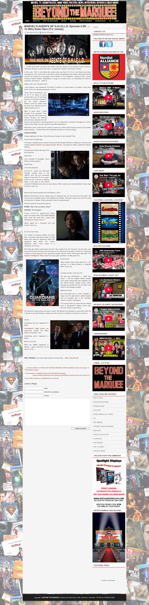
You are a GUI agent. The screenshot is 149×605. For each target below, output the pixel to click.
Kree (35, 251)
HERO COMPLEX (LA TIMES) (103, 414)
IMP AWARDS (98, 422)
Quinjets (88, 296)
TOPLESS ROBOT (99, 451)
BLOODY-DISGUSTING (101, 402)
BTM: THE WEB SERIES (50, 21)
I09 (95, 418)
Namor (55, 184)
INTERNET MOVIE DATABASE (104, 426)
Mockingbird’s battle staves (34, 328)
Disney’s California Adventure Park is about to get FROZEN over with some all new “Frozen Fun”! (61, 375)
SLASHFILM (98, 439)
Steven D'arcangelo (81, 368)
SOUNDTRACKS (100, 21)
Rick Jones (44, 255)
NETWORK (58, 368)
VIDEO (117, 21)
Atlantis (46, 179)
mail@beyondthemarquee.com (102, 35)
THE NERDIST (98, 443)
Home (27, 21)
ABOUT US (36, 21)
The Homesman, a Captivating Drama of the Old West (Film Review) (45, 373)
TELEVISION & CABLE (31, 370)
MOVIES (63, 21)
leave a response (34, 378)
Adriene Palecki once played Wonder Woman (46, 145)
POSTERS (73, 21)
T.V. (110, 21)
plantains (35, 167)
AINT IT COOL (98, 398)
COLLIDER (97, 410)
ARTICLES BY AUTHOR (47, 368)
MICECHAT (97, 430)
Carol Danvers (37, 253)
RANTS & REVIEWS (86, 21)
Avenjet (69, 300)
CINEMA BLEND (99, 406)
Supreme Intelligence (31, 255)
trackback (45, 378)
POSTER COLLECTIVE (101, 434)
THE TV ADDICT (99, 447)
